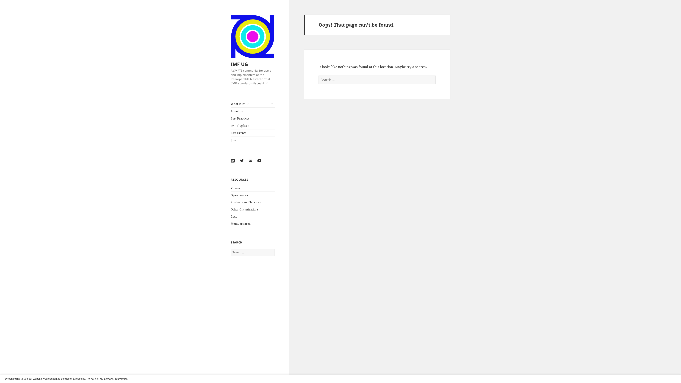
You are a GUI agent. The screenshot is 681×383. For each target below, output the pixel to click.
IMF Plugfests (240, 126)
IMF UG (239, 64)
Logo (234, 216)
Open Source (239, 195)
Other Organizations (244, 209)
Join (233, 140)
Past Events (238, 133)
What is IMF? (239, 104)
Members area (241, 224)
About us (237, 111)
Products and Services (246, 202)
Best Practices (240, 118)
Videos (235, 188)
